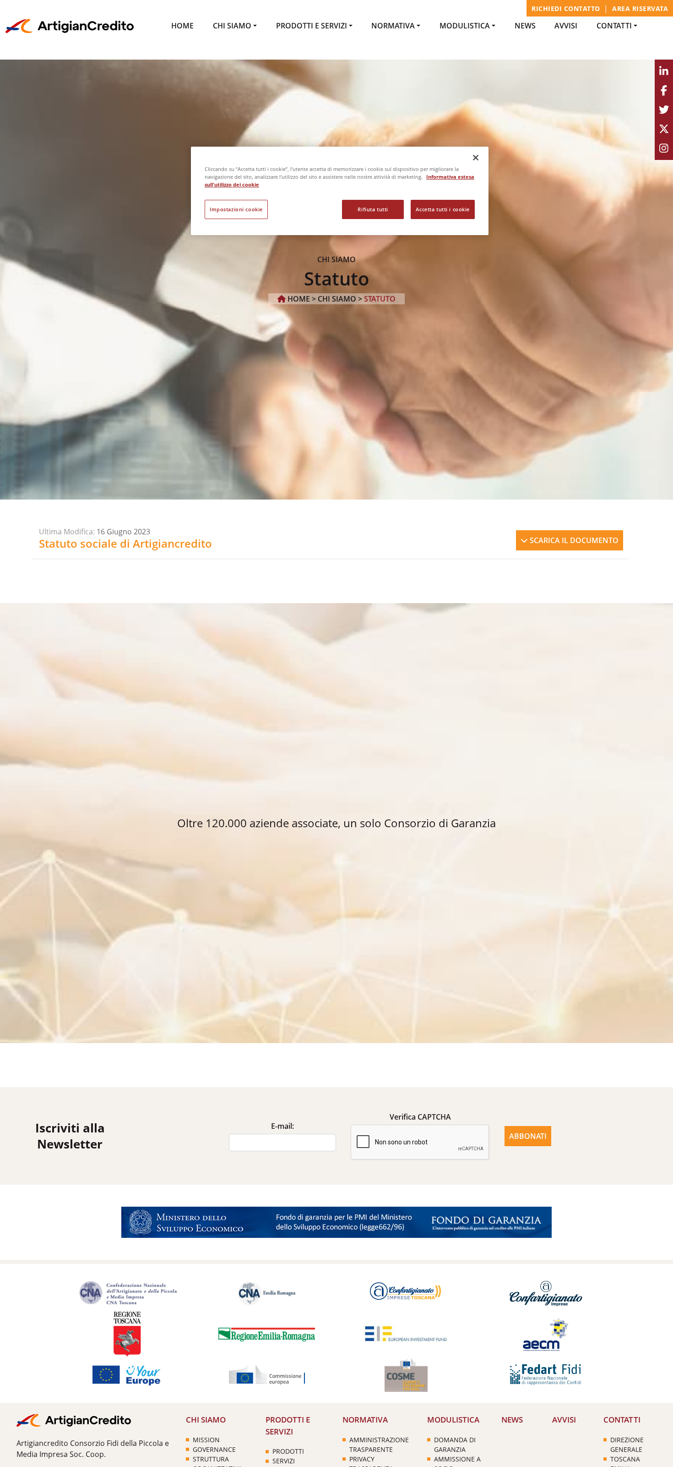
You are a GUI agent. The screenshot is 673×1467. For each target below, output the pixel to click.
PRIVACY (361, 1459)
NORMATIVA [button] (393, 26)
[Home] (69, 24)
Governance (214, 1449)
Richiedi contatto (566, 8)
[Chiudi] (476, 158)
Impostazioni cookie (236, 209)
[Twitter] (664, 110)
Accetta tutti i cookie (443, 209)
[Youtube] (664, 129)
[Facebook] (664, 91)
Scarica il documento (573, 540)
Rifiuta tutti (373, 209)
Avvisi (565, 26)
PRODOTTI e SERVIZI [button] (311, 26)
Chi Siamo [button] (232, 26)
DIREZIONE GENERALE (627, 1444)
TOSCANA (625, 1459)
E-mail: (282, 1126)
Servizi (283, 1460)
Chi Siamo (337, 299)
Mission (206, 1439)
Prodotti (288, 1451)
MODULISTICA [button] (465, 26)
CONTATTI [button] (614, 26)
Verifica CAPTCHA (420, 1117)
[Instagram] (663, 148)
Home (182, 26)
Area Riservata (640, 8)
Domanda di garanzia (455, 1444)
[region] (339, 191)
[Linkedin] (663, 71)
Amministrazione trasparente (379, 1444)
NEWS (525, 26)
